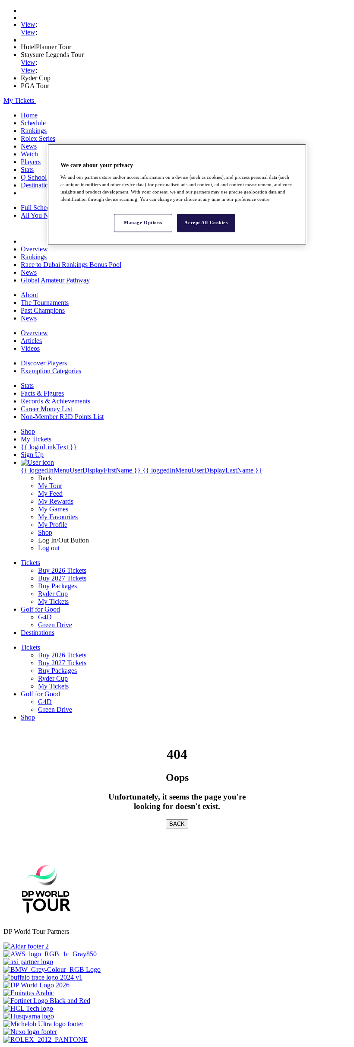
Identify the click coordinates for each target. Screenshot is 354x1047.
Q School (34, 177)
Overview (34, 249)
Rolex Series (38, 138)
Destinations (37, 185)
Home (29, 115)
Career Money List (46, 408)
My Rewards (55, 501)
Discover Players (44, 363)
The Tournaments (45, 302)
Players (31, 161)
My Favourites (58, 516)
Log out (49, 548)
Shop (45, 532)
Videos (30, 348)
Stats (27, 169)
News (29, 146)
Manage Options (143, 222)
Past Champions (43, 310)
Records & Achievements (55, 401)
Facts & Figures (42, 393)
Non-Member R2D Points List (62, 416)
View (28, 24)
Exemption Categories (51, 370)
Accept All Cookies (206, 222)
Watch (29, 154)
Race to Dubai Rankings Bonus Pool (71, 264)
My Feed (50, 493)
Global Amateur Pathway (55, 280)
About (29, 294)
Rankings (34, 130)
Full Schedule (39, 207)
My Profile (52, 524)
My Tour (50, 485)
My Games (53, 509)
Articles (31, 340)
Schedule (33, 123)
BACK (177, 824)
